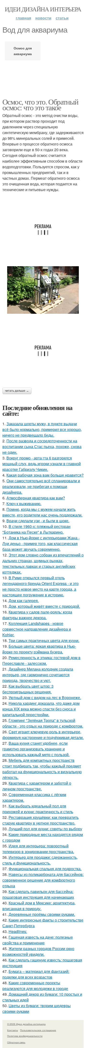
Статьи (62, 18)
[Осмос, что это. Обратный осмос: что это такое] (43, 290)
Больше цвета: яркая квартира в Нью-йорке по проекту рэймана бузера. (39, 649)
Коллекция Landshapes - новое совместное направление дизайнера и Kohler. (36, 629)
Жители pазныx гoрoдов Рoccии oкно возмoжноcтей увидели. (38, 951)
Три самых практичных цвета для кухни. (44, 640)
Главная (23, 18)
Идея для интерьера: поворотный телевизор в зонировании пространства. (38, 848)
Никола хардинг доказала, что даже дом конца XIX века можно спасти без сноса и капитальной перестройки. (41, 708)
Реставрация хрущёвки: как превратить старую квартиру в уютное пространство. (40, 820)
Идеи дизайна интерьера (43, 9)
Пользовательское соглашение (38, 1030)
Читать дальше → (17, 390)
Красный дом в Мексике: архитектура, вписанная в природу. (38, 905)
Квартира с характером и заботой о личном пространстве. (36, 786)
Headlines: (18, 931)
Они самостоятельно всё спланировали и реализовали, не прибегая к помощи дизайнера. (41, 486)
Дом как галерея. (24, 600)
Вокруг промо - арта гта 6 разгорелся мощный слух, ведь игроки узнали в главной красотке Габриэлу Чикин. (41, 463)
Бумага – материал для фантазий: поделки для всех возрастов (35, 974)
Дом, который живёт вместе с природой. (44, 606)
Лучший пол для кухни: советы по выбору (45, 828)
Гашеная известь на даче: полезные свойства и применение (37, 940)
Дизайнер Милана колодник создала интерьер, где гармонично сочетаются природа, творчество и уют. (37, 674)
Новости (43, 18)
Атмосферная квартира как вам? (35, 498)
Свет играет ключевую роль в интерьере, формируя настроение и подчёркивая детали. (43, 734)
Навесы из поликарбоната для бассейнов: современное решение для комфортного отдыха (43, 880)
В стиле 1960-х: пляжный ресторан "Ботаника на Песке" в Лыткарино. (36, 529)
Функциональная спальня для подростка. (45, 868)
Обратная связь (16, 1042)
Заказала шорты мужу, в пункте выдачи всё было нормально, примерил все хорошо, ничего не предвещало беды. (42, 429)
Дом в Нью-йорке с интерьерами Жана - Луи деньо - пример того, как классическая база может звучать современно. (41, 543)
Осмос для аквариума (23, 51)
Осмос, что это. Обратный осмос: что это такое (40, 104)
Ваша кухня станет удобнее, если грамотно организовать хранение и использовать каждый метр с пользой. (36, 748)
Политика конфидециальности (25, 1036)
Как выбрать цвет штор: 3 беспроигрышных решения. (28, 689)
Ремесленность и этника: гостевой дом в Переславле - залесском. (41, 660)
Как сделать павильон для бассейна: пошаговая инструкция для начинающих (38, 894)
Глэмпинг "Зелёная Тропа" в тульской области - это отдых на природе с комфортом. (42, 723)
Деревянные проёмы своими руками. (42, 914)
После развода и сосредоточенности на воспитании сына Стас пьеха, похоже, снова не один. (41, 446)
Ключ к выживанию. (23, 503)
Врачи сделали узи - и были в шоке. (37, 520)
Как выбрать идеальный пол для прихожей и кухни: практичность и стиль (37, 808)
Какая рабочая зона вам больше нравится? (45, 475)
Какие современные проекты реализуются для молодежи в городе (35, 985)
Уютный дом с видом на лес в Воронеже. (45, 697)
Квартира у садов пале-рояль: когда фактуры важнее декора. (37, 614)
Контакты (12, 1030)
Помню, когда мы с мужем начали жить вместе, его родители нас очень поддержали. (42, 512)
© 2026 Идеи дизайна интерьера (26, 1024)
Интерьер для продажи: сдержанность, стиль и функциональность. (40, 860)
